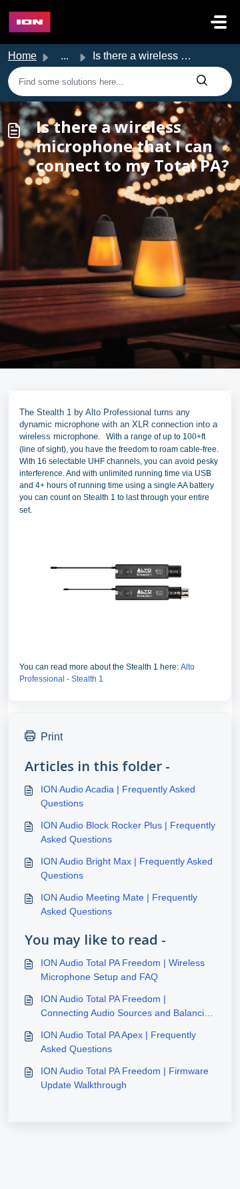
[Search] (202, 81)
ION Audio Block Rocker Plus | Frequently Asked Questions (128, 832)
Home (22, 55)
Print (52, 736)
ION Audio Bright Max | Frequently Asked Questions (127, 868)
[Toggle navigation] (218, 22)
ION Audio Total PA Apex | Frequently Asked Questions (118, 1041)
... (65, 55)
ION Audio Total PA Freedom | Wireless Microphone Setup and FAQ (123, 969)
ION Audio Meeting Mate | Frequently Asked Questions (119, 904)
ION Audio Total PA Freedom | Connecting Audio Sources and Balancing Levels (128, 1006)
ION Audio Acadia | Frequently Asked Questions (118, 796)
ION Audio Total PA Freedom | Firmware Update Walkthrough (125, 1077)
